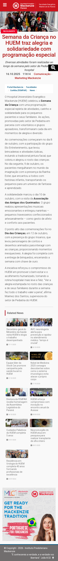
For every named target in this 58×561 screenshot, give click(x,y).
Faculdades (9, 31)
